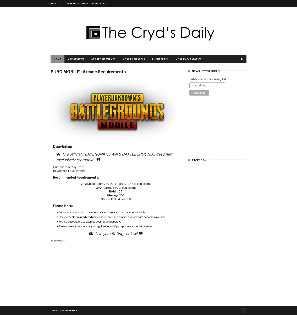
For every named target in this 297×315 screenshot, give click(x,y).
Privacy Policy (99, 3)
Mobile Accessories (188, 59)
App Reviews (76, 59)
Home (57, 59)
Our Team (70, 3)
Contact (83, 3)
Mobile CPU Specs (134, 59)
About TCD (56, 3)
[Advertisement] (217, 128)
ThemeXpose (72, 311)
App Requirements (103, 59)
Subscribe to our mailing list (207, 79)
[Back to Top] (243, 310)
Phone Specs (160, 59)
